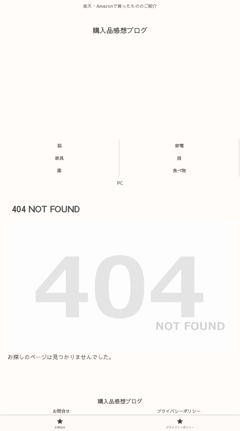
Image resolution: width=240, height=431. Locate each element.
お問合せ (61, 411)
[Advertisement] (120, 92)
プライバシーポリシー (179, 411)
